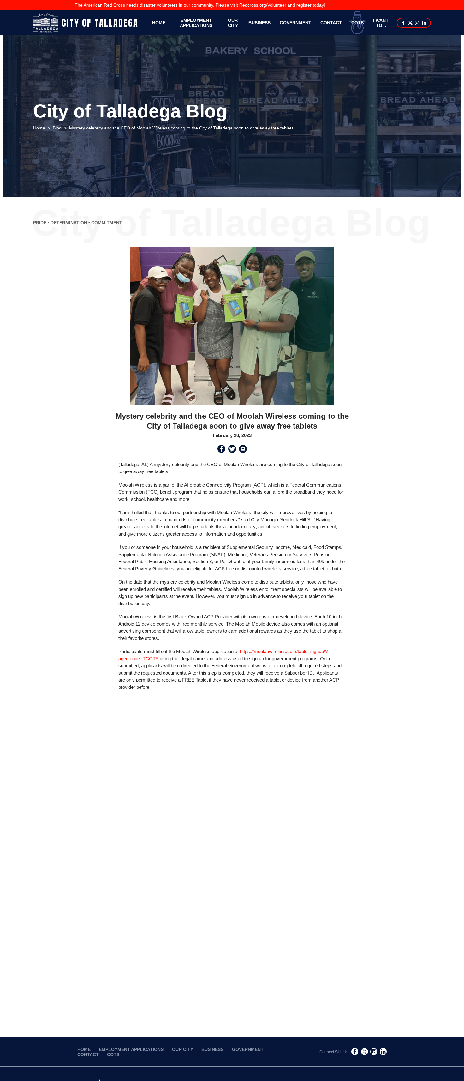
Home (158, 22)
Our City (182, 1049)
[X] (410, 23)
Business (259, 22)
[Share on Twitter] (232, 450)
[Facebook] (403, 23)
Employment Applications (196, 23)
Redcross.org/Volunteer (234, 5)
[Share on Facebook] (221, 450)
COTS (357, 22)
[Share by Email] (243, 450)
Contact (331, 22)
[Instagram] (417, 23)
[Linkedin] (424, 23)
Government (295, 22)
